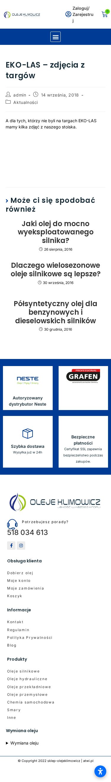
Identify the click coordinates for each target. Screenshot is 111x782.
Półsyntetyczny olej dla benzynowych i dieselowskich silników (55, 312)
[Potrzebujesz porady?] (12, 524)
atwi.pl (88, 761)
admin (19, 94)
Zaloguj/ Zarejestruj (83, 14)
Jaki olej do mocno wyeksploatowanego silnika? (56, 232)
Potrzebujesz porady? (45, 522)
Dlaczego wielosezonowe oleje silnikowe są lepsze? (56, 269)
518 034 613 (27, 532)
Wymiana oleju (24, 742)
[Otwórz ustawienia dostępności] (100, 771)
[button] (55, 37)
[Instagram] (21, 545)
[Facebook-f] (11, 545)
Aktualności (25, 102)
